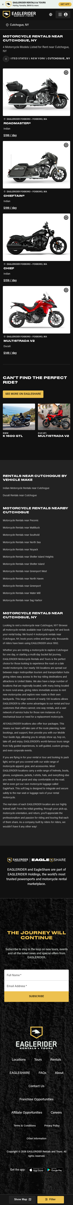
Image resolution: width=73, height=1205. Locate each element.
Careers (56, 1112)
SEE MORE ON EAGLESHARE (23, 394)
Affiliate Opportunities (26, 1112)
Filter (52, 1199)
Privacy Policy (52, 1126)
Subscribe (36, 996)
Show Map (20, 1199)
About (59, 1073)
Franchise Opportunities (36, 1099)
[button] (36, 103)
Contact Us (36, 1086)
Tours (38, 1060)
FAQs (42, 1073)
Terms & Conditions (25, 1126)
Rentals (55, 1060)
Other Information (36, 1139)
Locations (19, 1060)
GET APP (65, 4)
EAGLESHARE (20, 1073)
